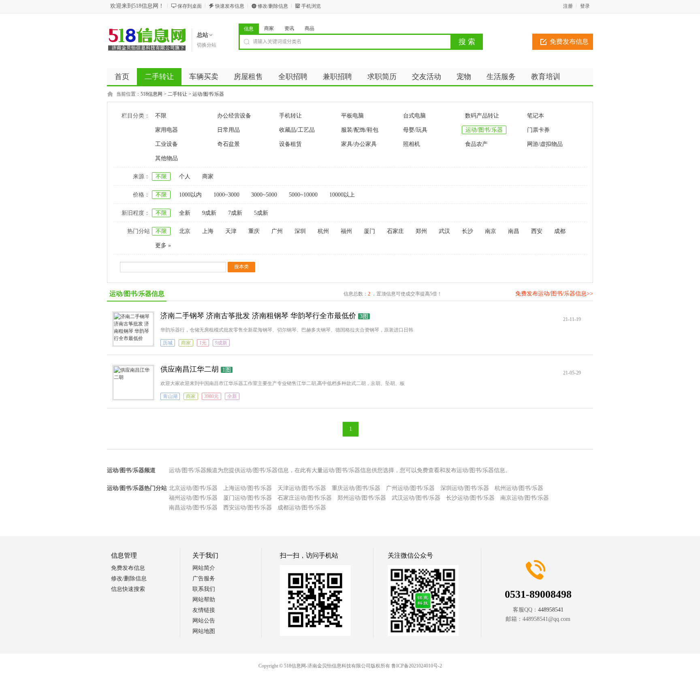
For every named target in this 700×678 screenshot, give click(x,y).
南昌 (513, 231)
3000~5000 (264, 195)
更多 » (163, 245)
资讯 (289, 28)
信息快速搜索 (128, 589)
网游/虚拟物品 (545, 144)
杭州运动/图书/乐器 (519, 488)
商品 (309, 28)
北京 (184, 231)
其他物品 (166, 158)
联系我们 (203, 589)
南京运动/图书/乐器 (524, 498)
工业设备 (166, 144)
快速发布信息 (229, 6)
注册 (568, 6)
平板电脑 (352, 116)
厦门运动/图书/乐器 (247, 498)
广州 (277, 231)
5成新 (261, 213)
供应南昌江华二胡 (189, 369)
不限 (160, 116)
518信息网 (151, 94)
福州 (346, 231)
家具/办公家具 (359, 144)
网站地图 (203, 631)
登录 (585, 6)
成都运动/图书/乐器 (301, 508)
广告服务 (203, 578)
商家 (269, 28)
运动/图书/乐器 (208, 94)
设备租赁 (290, 144)
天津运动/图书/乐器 (301, 488)
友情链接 (203, 610)
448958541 (550, 610)
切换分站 (206, 45)
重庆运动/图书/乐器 (356, 488)
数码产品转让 (482, 116)
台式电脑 (414, 116)
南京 (490, 231)
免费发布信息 (569, 41)
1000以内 (190, 195)
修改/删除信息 (273, 6)
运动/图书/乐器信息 (136, 293)
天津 (231, 231)
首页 (122, 77)
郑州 (421, 231)
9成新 (209, 213)
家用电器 (166, 130)
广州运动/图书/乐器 (410, 488)
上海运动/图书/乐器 (247, 488)
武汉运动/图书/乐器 (416, 498)
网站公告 (203, 621)
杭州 (323, 231)
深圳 (300, 231)
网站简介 (203, 568)
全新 (184, 213)
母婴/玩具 (415, 130)
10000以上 (342, 195)
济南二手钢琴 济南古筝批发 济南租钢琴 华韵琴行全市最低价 (258, 316)
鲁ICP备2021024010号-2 (416, 666)
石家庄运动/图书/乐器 (304, 498)
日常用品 (228, 130)
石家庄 (395, 231)
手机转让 (290, 116)
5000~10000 (303, 195)
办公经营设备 (234, 116)
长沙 (467, 231)
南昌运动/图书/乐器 (193, 508)
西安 (536, 231)
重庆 (254, 231)
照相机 (411, 144)
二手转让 (177, 94)
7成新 (235, 213)
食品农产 (476, 144)
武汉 (444, 231)
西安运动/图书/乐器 (247, 508)
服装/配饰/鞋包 (359, 130)
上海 (207, 231)
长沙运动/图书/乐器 (470, 498)
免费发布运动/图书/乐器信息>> (554, 294)
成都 (560, 231)
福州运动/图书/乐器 (193, 498)
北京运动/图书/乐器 (193, 488)
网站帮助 (203, 600)
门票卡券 (538, 130)
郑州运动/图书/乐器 (361, 498)
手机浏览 (311, 6)
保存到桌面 (189, 6)
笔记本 (535, 116)
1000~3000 (226, 195)
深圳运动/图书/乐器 (464, 488)
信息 (249, 29)
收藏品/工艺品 (297, 130)
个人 (184, 176)
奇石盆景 (228, 144)
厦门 (369, 231)
